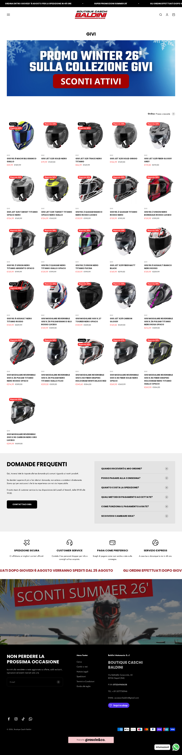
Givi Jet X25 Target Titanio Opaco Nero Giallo (56, 213)
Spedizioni (81, 676)
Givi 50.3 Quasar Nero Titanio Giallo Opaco (53, 267)
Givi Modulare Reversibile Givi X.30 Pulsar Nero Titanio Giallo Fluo (55, 377)
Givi (8, 155)
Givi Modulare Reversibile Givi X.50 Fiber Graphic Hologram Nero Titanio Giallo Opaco (158, 379)
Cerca (79, 661)
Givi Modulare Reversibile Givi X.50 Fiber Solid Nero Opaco (124, 377)
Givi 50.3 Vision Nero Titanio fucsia (87, 267)
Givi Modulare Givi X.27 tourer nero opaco (88, 320)
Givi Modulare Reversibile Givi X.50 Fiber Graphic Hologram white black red (91, 377)
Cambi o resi (82, 666)
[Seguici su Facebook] (9, 719)
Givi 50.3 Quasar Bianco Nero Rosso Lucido (89, 213)
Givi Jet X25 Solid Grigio (123, 158)
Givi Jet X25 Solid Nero (54, 158)
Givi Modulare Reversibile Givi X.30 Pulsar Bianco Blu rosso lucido (56, 321)
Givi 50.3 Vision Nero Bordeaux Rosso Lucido (157, 213)
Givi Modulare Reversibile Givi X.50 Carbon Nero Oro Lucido (22, 437)
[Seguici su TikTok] (23, 719)
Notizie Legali (82, 671)
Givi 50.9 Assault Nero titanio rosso (19, 320)
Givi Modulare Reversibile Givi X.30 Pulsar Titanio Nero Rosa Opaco (158, 321)
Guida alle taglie (83, 686)
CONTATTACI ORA (22, 504)
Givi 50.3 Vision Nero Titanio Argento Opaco (20, 267)
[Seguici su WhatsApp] (30, 719)
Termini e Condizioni (85, 681)
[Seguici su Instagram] (16, 719)
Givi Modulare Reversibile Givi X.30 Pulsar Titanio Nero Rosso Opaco (21, 377)
